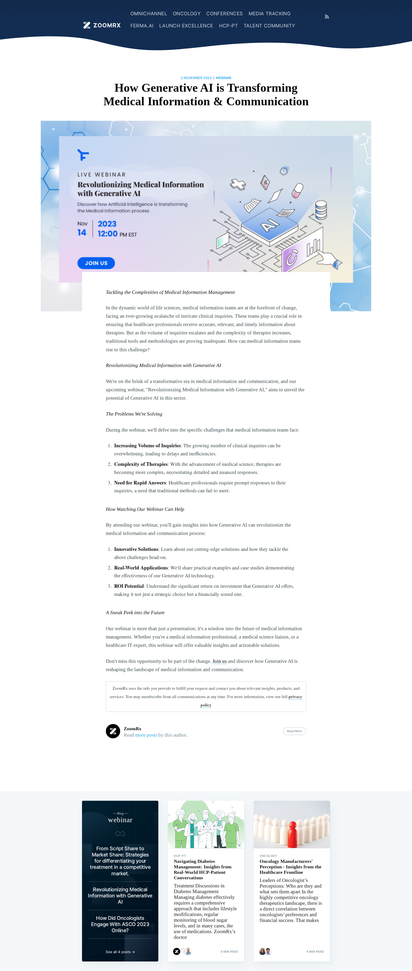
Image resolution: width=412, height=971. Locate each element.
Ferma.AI (142, 26)
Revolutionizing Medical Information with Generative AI (120, 895)
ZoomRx (132, 728)
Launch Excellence (186, 26)
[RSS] (327, 17)
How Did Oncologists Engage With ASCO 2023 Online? (120, 924)
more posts (146, 735)
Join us (219, 661)
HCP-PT (228, 26)
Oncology (187, 13)
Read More (294, 731)
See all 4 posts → (120, 952)
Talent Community (269, 26)
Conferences (224, 13)
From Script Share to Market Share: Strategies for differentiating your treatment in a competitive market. (120, 860)
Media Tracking (270, 13)
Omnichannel (148, 13)
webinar (223, 78)
